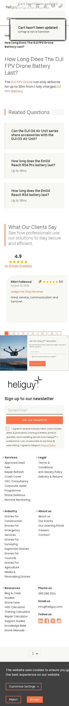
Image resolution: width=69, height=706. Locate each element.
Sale (7, 467)
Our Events (45, 521)
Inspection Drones (17, 549)
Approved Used (15, 463)
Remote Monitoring (17, 500)
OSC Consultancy (16, 481)
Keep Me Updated (36, 364)
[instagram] (59, 621)
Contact (44, 535)
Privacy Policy (48, 445)
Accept (35, 699)
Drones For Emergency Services (12, 530)
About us (44, 516)
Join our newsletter (34, 420)
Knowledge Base (15, 626)
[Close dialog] (67, 337)
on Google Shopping (18, 265)
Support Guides (15, 621)
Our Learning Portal (51, 526)
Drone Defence (15, 495)
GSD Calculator (15, 607)
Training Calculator (17, 612)
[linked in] (40, 621)
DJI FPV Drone (22, 82)
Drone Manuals (15, 630)
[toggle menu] (8, 18)
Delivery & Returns (50, 477)
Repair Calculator (16, 616)
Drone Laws (12, 602)
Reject (13, 699)
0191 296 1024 (47, 593)
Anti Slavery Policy (50, 472)
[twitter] (53, 621)
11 (54, 333)
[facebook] (46, 621)
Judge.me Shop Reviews (27, 292)
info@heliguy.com (50, 606)
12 (59, 333)
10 (50, 333)
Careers (43, 530)
